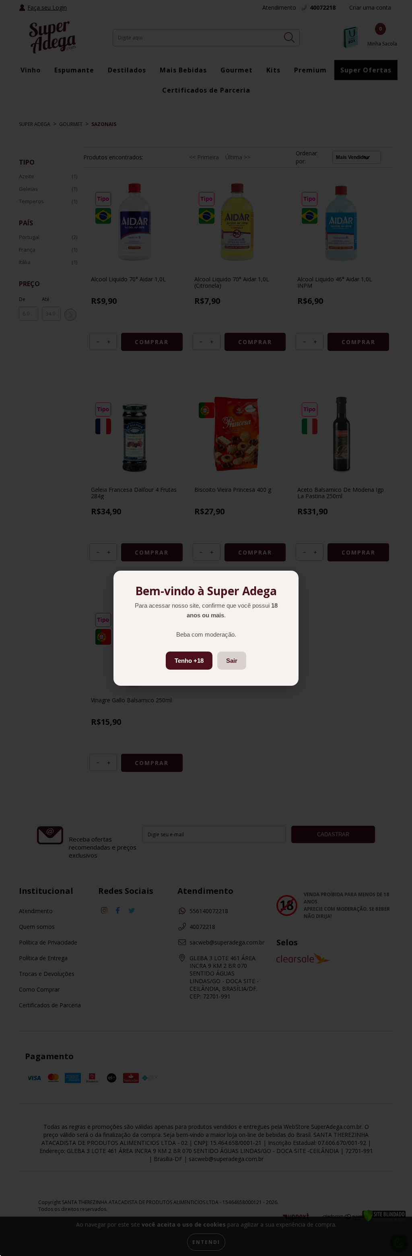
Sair (231, 660)
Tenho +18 (189, 660)
